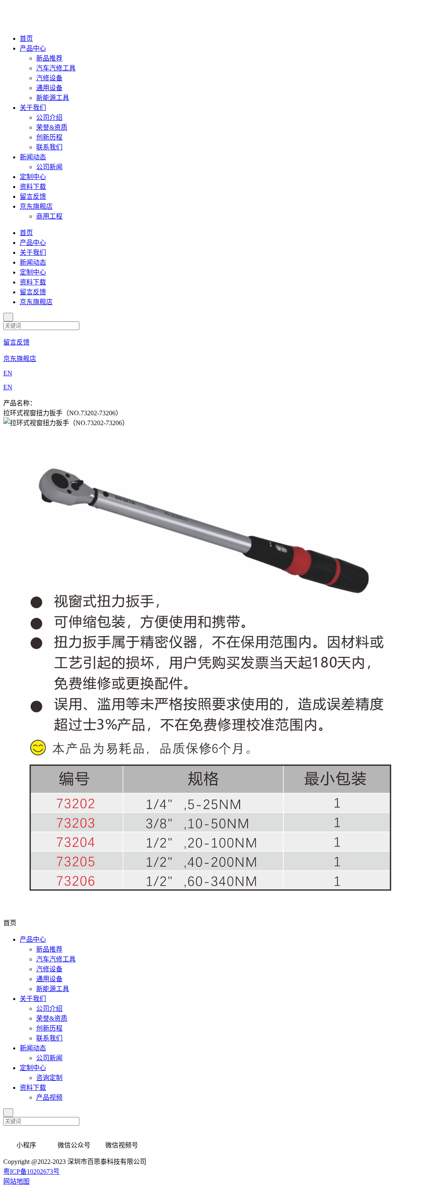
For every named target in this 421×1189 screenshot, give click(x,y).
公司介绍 (49, 117)
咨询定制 (49, 1077)
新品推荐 (49, 58)
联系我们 (49, 147)
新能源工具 (52, 97)
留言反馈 (33, 196)
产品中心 (33, 48)
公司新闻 (49, 166)
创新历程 (49, 137)
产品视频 (49, 1097)
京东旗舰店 (36, 206)
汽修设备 (49, 77)
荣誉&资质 (51, 127)
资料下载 (33, 186)
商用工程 (49, 216)
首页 (26, 38)
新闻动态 (33, 157)
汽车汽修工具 (56, 68)
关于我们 (33, 107)
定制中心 (33, 176)
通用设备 (49, 87)
